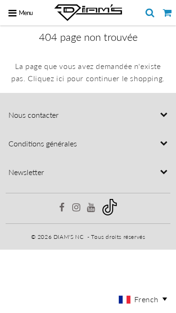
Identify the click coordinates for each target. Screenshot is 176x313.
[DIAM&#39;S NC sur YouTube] (91, 208)
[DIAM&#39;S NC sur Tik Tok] (109, 213)
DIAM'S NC (69, 236)
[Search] (150, 12)
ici (60, 78)
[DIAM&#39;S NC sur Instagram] (77, 208)
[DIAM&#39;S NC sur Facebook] (63, 208)
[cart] (167, 12)
